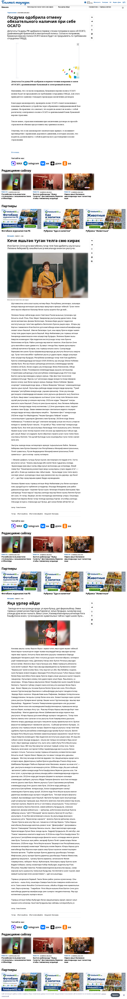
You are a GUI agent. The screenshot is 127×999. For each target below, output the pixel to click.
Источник (15, 152)
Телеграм (105, 2)
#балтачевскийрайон (36, 514)
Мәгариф (10, 236)
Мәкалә (4, 7)
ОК (110, 2)
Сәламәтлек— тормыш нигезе (100, 7)
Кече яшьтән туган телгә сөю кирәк (40, 7)
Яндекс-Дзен (117, 2)
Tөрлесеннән (12, 13)
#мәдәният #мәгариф (51, 514)
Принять (115, 995)
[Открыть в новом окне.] (16, 163)
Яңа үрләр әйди (64, 7)
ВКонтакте (97, 2)
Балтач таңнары (15, 2)
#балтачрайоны (22, 514)
